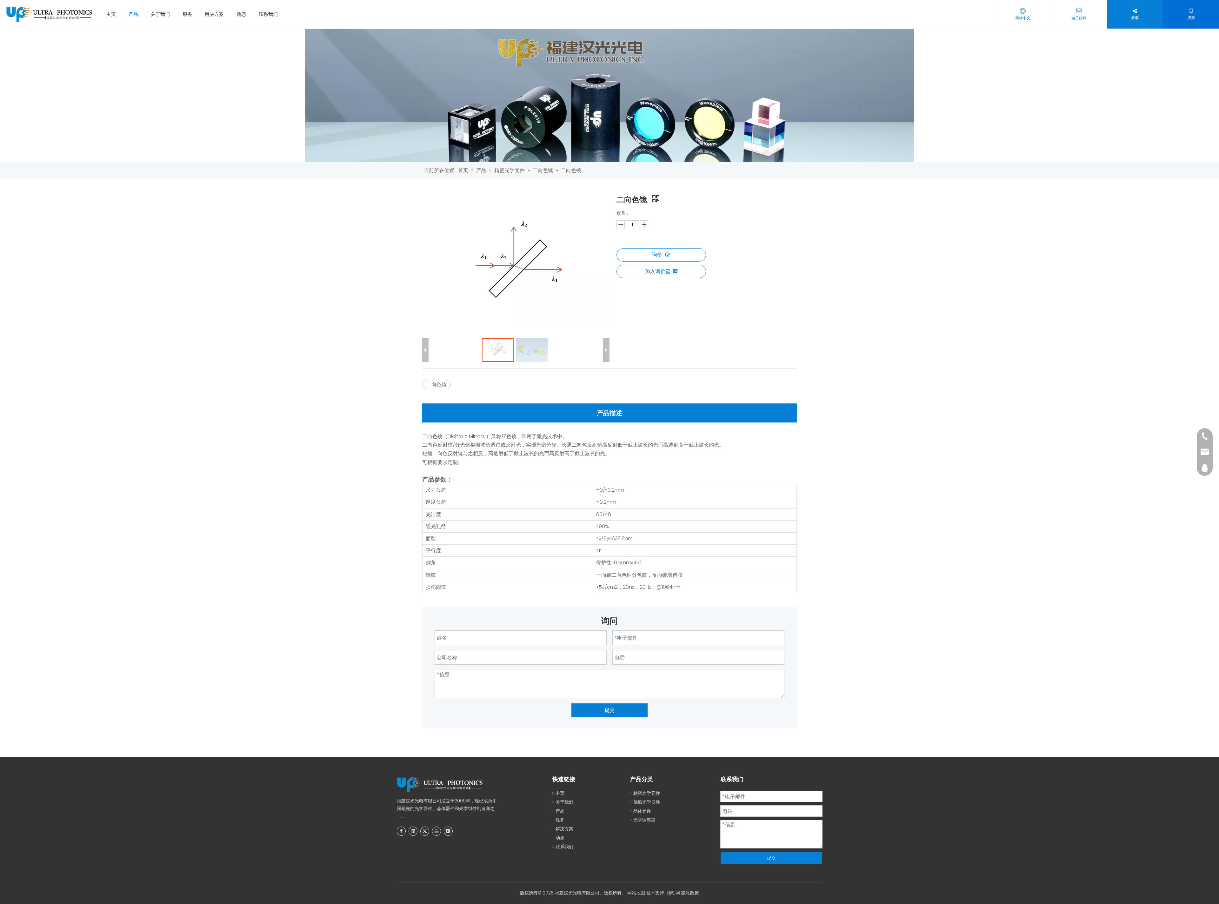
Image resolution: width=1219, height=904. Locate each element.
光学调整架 (644, 820)
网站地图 (636, 893)
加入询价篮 (657, 271)
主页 (111, 14)
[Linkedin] (413, 831)
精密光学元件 (646, 793)
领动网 (673, 893)
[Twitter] (424, 831)
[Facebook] (401, 831)
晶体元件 (642, 811)
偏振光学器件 (646, 802)
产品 (133, 14)
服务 (187, 14)
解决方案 (214, 14)
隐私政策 (690, 893)
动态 (241, 14)
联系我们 (268, 14)
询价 (657, 254)
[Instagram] (448, 831)
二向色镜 (436, 384)
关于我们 (160, 14)
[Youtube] (436, 831)
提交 (609, 710)
